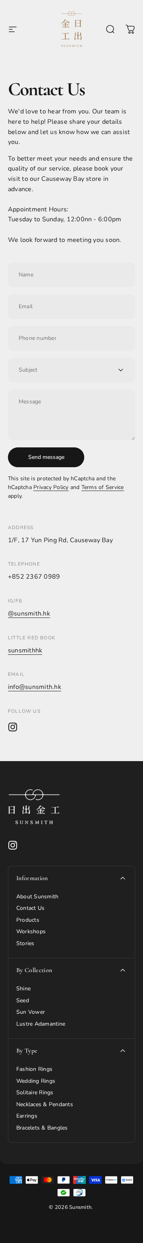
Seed (22, 1000)
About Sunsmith (37, 896)
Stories (25, 943)
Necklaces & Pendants (44, 1104)
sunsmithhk (25, 650)
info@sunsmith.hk (34, 687)
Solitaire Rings (35, 1092)
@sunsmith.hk (29, 613)
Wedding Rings (35, 1081)
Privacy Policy (50, 487)
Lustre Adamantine (40, 1024)
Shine (23, 988)
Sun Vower (30, 1012)
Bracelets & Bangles (42, 1128)
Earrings (26, 1116)
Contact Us (30, 908)
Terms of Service (102, 487)
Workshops (31, 931)
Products (27, 920)
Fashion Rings (34, 1069)
